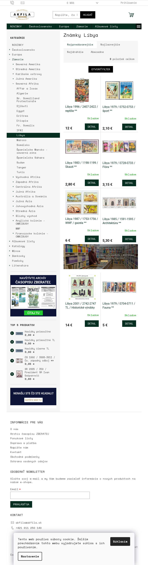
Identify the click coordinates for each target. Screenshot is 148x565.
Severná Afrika (27, 83)
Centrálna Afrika (29, 187)
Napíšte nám (19, 447)
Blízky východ (26, 216)
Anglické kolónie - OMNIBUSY (30, 222)
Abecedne (97, 52)
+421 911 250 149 (29, 528)
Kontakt (16, 452)
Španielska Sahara (30, 157)
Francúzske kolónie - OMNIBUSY (32, 234)
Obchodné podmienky (25, 457)
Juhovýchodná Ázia (29, 206)
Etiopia (22, 121)
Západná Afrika (27, 182)
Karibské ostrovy (29, 74)
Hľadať (87, 14)
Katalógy (18, 246)
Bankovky (18, 256)
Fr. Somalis (25, 125)
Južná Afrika (25, 191)
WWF (18, 228)
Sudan (21, 162)
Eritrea (22, 116)
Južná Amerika (26, 79)
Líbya (21, 135)
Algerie (22, 93)
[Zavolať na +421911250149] (15, 2)
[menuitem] (16, 26)
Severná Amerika (28, 64)
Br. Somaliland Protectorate (28, 99)
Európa (17, 54)
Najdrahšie (75, 52)
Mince (16, 251)
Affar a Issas (27, 88)
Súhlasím (120, 541)
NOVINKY (17, 45)
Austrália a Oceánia (31, 196)
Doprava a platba (23, 443)
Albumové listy (23, 241)
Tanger (21, 167)
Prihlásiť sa (21, 504)
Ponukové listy (21, 438)
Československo (23, 50)
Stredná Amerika (28, 69)
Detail (92, 126)
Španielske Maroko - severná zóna (32, 151)
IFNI (20, 130)
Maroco (21, 140)
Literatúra (20, 265)
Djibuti (22, 106)
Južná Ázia (24, 201)
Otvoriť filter (100, 69)
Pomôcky (17, 261)
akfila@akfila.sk (29, 522)
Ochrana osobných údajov (29, 461)
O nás (70, 3)
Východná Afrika (28, 177)
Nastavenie (30, 556)
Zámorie (17, 59)
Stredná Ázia (25, 211)
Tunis (21, 172)
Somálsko (23, 145)
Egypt (21, 111)
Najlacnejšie (110, 44)
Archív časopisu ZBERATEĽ (29, 434)
